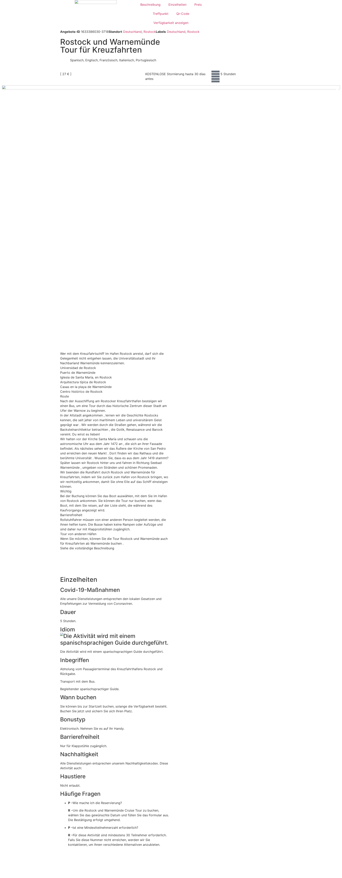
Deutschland (132, 32)
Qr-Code (182, 14)
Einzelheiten (177, 5)
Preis (198, 5)
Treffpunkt (160, 14)
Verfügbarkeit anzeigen (170, 23)
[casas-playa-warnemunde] (171, 197)
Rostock (149, 32)
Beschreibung (150, 5)
